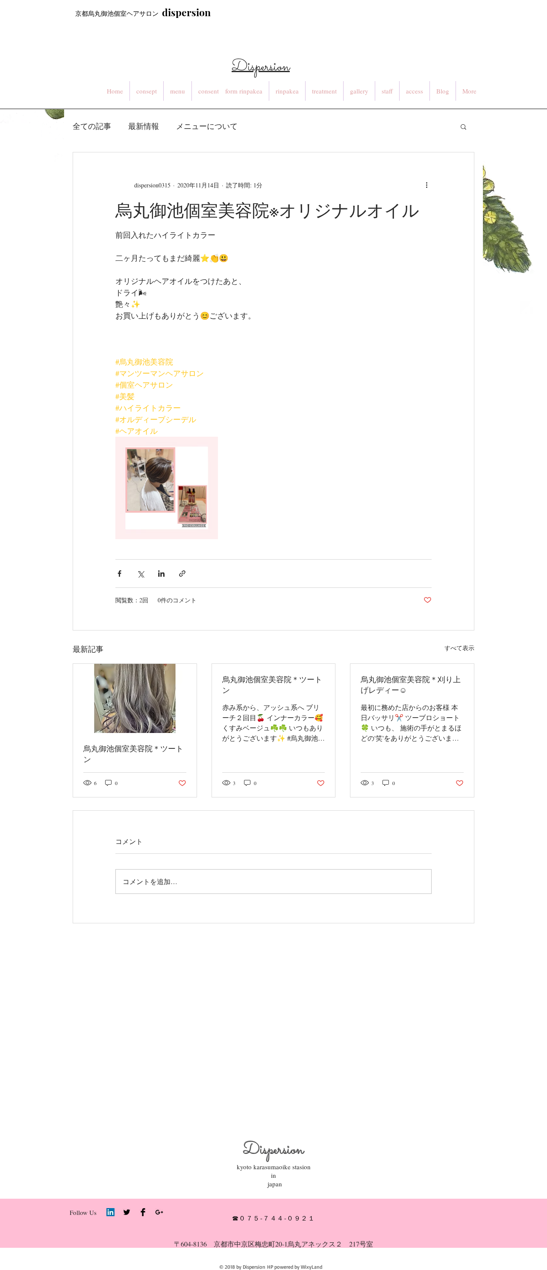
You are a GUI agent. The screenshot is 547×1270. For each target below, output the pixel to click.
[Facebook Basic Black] (143, 1212)
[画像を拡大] (166, 488)
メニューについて (207, 126)
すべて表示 (459, 648)
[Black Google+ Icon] (159, 1212)
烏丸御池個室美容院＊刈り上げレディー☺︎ (411, 684)
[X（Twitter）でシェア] (140, 573)
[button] (463, 126)
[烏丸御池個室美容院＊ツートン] (135, 698)
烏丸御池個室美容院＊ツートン (133, 753)
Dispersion (273, 1150)
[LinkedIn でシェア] (161, 573)
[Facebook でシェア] (119, 573)
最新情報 (143, 126)
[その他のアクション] (426, 185)
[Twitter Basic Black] (127, 1212)
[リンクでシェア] (182, 573)
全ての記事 (92, 126)
